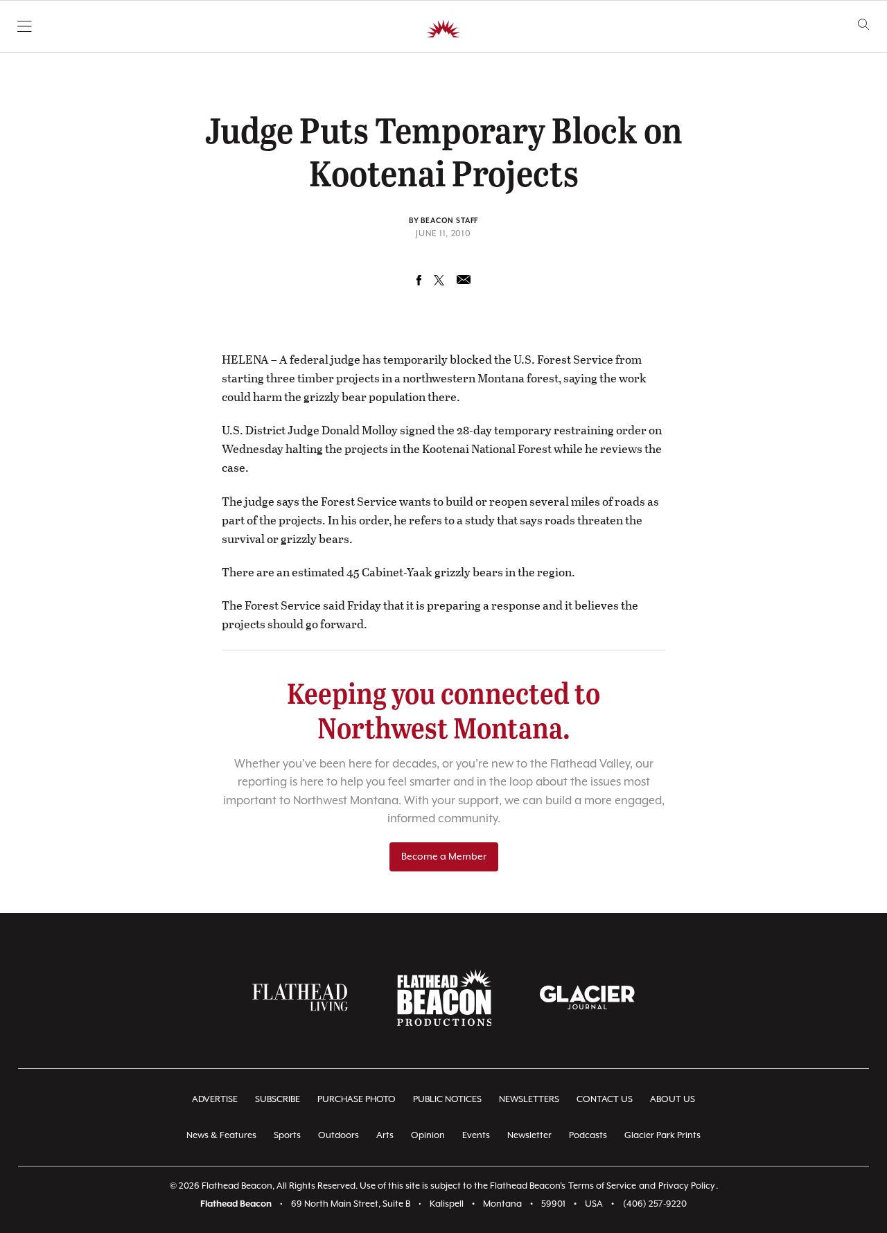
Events (476, 1135)
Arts (385, 1135)
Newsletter (529, 1135)
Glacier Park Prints (662, 1135)
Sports (287, 1135)
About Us (672, 1099)
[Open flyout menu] (24, 26)
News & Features (221, 1135)
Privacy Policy (686, 1186)
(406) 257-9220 (655, 1204)
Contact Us (605, 1099)
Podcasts (588, 1135)
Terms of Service (602, 1186)
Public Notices (447, 1099)
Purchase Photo (356, 1099)
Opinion (428, 1135)
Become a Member (443, 856)
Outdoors (338, 1135)
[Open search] (864, 24)
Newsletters (529, 1099)
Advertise (215, 1099)
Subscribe (277, 1099)
